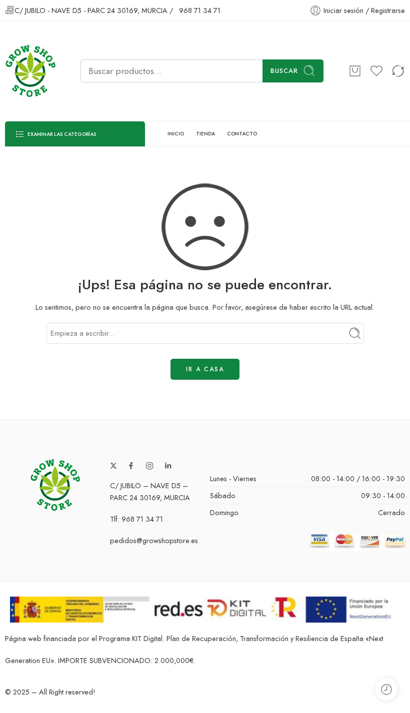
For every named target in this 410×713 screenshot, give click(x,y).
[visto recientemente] (386, 689)
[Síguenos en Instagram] (149, 465)
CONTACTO (242, 133)
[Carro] (355, 71)
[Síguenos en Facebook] (131, 466)
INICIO (176, 133)
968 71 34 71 (199, 10)
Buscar (284, 70)
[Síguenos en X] (113, 465)
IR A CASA (205, 369)
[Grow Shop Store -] (30, 71)
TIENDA (205, 133)
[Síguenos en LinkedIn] (168, 466)
